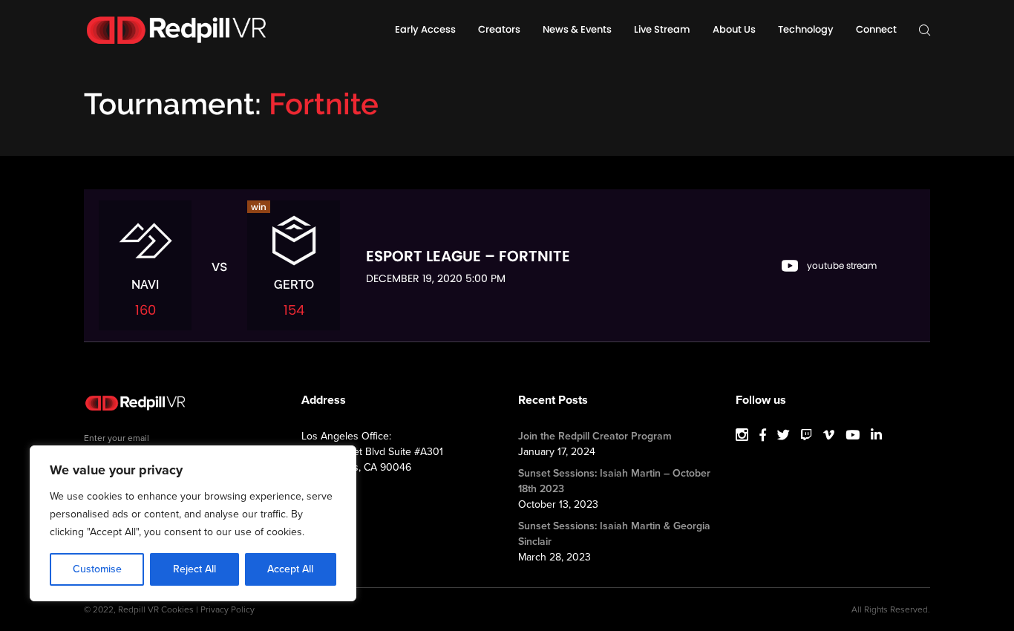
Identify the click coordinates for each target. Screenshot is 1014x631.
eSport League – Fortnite (468, 256)
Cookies (177, 609)
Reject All (194, 569)
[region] (193, 523)
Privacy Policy (227, 609)
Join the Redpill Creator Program (595, 436)
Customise (97, 569)
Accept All (290, 569)
